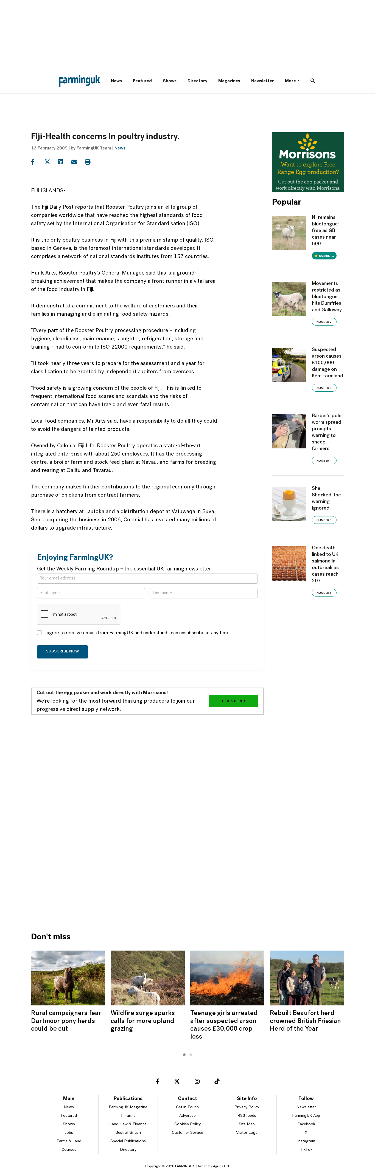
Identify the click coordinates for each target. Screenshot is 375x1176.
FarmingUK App (306, 1116)
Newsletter (262, 81)
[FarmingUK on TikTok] (217, 1082)
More (290, 81)
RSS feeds (246, 1116)
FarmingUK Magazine (128, 1107)
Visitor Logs (247, 1133)
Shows (170, 81)
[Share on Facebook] (37, 162)
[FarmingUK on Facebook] (157, 1082)
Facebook (306, 1124)
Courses (68, 1150)
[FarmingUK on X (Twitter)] (177, 1082)
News (116, 81)
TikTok (306, 1150)
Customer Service (187, 1133)
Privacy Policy (246, 1107)
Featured (142, 81)
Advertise (187, 1116)
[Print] (91, 162)
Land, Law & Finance (128, 1124)
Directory (197, 81)
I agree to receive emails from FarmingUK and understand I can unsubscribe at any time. (137, 633)
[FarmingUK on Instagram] (197, 1082)
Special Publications (128, 1141)
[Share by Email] (77, 162)
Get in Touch (187, 1107)
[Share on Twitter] (50, 162)
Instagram (306, 1141)
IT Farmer (128, 1116)
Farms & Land (69, 1141)
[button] (184, 1055)
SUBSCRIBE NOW (62, 651)
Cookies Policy (187, 1124)
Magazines (229, 81)
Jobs (69, 1133)
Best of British (128, 1133)
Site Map (247, 1124)
